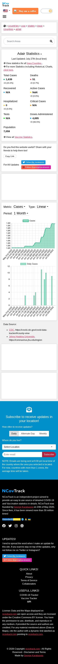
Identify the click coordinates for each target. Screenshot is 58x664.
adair (18, 29)
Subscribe (49, 454)
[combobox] (29, 447)
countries (13, 26)
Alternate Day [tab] (28, 433)
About (29, 574)
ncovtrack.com (9, 614)
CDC (11, 330)
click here (8, 70)
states (31, 26)
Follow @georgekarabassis (36, 167)
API (29, 602)
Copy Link (9, 156)
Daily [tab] (14, 433)
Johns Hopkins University (21, 336)
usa (23, 26)
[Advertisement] (29, 187)
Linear (41, 206)
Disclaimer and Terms (35, 652)
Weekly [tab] (43, 433)
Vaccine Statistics (23, 137)
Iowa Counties (34, 63)
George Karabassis (23, 507)
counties (8, 29)
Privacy (29, 577)
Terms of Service (29, 580)
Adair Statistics (28, 53)
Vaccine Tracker (29, 598)
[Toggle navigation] (4, 16)
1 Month (20, 213)
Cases (18, 206)
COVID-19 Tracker (29, 595)
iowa (40, 26)
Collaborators (29, 584)
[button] (6, 10)
